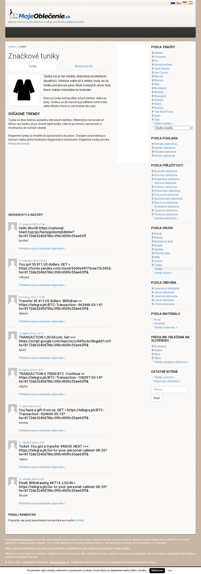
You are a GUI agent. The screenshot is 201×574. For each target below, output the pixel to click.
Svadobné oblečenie (166, 206)
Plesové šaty (162, 253)
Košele (158, 245)
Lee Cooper (161, 72)
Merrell (158, 76)
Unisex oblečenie (164, 155)
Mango (12, 143)
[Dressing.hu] (190, 3)
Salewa (159, 100)
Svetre (158, 261)
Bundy (158, 233)
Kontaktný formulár (77, 548)
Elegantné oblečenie (166, 179)
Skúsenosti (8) (84, 66)
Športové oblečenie (166, 202)
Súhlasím (157, 570)
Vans (157, 115)
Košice (158, 350)
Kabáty (158, 237)
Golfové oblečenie (165, 183)
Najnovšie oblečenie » (167, 381)
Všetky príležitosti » (166, 218)
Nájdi (157, 398)
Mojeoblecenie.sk (59, 562)
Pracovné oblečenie (166, 194)
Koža (157, 319)
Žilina (157, 358)
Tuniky (32, 66)
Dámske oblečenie (165, 144)
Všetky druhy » (163, 272)
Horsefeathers (163, 64)
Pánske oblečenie (165, 151)
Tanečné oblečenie (166, 210)
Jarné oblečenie (164, 292)
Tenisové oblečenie (166, 214)
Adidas (158, 52)
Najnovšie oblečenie (24, 548)
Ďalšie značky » (163, 123)
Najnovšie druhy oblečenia (51, 548)
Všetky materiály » (165, 327)
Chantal (24, 143)
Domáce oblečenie (165, 175)
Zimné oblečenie (164, 304)
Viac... (170, 570)
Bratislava (160, 346)
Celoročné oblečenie (166, 288)
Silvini (157, 103)
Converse (160, 56)
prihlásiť (79, 520)
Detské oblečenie (164, 147)
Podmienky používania (101, 548)
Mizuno (159, 80)
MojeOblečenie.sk (21, 539)
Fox (156, 60)
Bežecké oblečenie (165, 171)
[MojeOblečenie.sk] (39, 14)
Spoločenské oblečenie (168, 198)
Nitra (157, 354)
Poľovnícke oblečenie (167, 190)
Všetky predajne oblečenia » (171, 362)
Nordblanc (160, 88)
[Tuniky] (179, 3)
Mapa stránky (122, 548)
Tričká (158, 265)
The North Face (163, 111)
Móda (8, 548)
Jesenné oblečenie (166, 296)
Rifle (157, 257)
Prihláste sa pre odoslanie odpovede (41, 248)
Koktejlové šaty (163, 241)
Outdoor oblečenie (165, 187)
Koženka (159, 323)
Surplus (159, 107)
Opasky (159, 249)
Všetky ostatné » (164, 377)
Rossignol (160, 96)
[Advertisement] (79, 31)
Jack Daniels (162, 68)
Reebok (159, 92)
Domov (12, 47)
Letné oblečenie (164, 300)
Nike (157, 84)
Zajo (157, 119)
